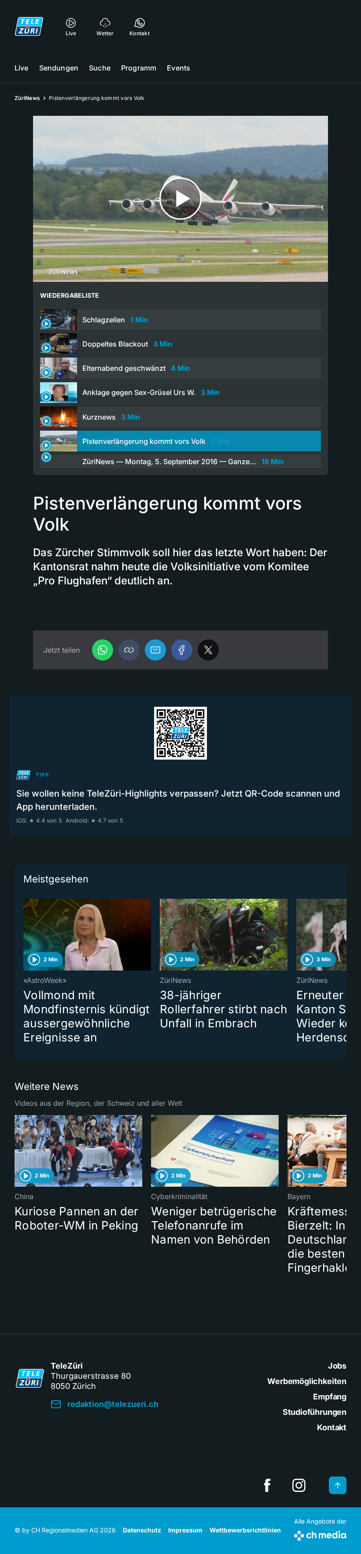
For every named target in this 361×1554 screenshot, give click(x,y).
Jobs (337, 1365)
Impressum (185, 1530)
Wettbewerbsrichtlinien (245, 1530)
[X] (208, 650)
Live (22, 67)
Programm (138, 67)
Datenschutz (142, 1530)
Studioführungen (314, 1412)
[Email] (155, 650)
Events (178, 67)
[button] (129, 650)
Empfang (329, 1396)
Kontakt (331, 1427)
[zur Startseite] (29, 26)
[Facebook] (181, 650)
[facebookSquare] (267, 1485)
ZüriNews (27, 98)
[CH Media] (320, 1534)
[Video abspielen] (180, 199)
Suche (100, 67)
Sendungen (58, 67)
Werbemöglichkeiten (306, 1381)
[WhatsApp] (102, 650)
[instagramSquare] (299, 1485)
